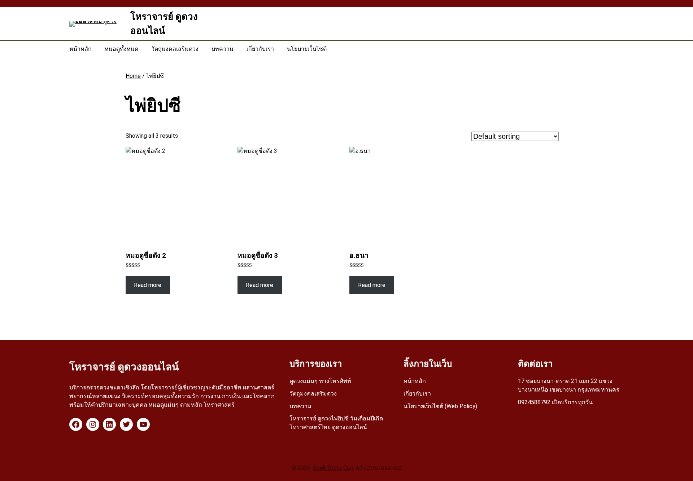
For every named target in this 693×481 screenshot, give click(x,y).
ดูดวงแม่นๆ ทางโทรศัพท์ (320, 381)
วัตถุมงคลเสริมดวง (313, 393)
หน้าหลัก (415, 381)
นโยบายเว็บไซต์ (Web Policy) (440, 406)
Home (133, 75)
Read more (147, 285)
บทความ (300, 406)
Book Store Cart (333, 467)
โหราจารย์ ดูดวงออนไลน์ (124, 367)
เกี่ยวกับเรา (417, 393)
